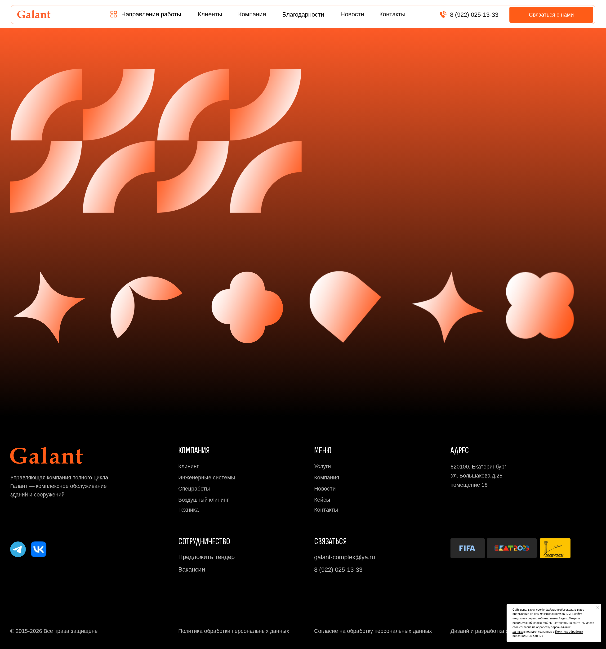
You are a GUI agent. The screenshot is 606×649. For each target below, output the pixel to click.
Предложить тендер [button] (206, 557)
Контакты (326, 510)
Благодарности (303, 14)
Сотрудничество (204, 541)
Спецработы (194, 489)
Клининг (188, 466)
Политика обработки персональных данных (233, 631)
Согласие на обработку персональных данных (373, 631)
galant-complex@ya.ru (344, 557)
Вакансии (191, 569)
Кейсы (322, 500)
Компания (326, 477)
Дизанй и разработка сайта (485, 631)
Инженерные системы (206, 477)
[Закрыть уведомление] (597, 607)
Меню (323, 450)
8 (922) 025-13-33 (474, 14)
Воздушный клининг (203, 500)
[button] (151, 14)
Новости (325, 489)
